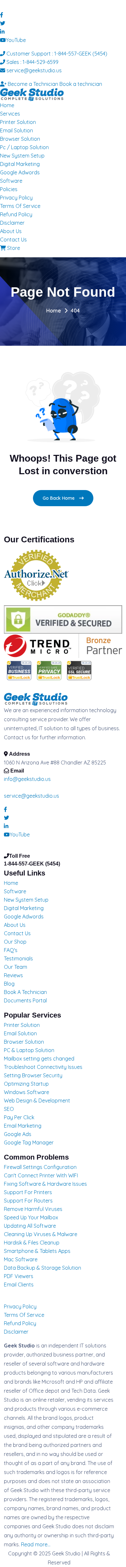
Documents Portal (25, 1000)
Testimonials (18, 958)
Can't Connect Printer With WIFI (41, 1175)
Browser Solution (20, 139)
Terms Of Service (20, 206)
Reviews (13, 975)
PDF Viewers (18, 1276)
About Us (11, 231)
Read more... (35, 1544)
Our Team (15, 967)
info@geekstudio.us (27, 779)
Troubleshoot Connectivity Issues (43, 1067)
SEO (9, 1109)
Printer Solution (18, 122)
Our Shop (15, 941)
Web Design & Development (37, 1100)
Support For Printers (28, 1192)
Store (13, 248)
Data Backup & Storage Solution (42, 1268)
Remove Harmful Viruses (33, 1209)
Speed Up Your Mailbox (31, 1217)
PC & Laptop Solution (29, 1050)
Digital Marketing (20, 164)
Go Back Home (59, 498)
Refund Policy (16, 214)
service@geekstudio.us (33, 70)
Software (11, 181)
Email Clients (19, 1284)
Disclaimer (12, 223)
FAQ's (10, 950)
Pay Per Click (19, 1117)
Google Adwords (20, 172)
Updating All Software (30, 1226)
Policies (8, 189)
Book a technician (80, 84)
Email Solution (16, 130)
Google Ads (17, 1134)
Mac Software (20, 1259)
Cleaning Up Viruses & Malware (40, 1234)
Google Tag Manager (29, 1142)
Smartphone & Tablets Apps (37, 1251)
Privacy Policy (16, 197)
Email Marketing (22, 1125)
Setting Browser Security (33, 1075)
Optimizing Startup (26, 1084)
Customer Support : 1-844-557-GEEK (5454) (56, 53)
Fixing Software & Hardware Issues (45, 1184)
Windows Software (26, 1092)
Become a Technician (32, 84)
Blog (9, 983)
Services (10, 113)
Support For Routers (28, 1200)
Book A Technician (25, 992)
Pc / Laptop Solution (24, 147)
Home (7, 105)
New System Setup (22, 155)
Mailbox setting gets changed (39, 1058)
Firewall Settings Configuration (40, 1167)
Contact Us (13, 239)
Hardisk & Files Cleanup (31, 1242)
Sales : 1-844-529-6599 (31, 62)
